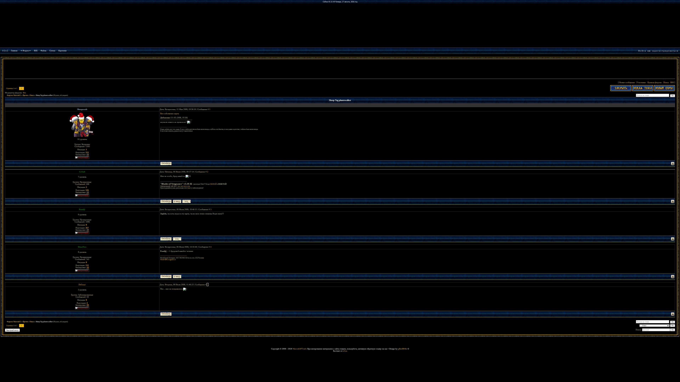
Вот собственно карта (169, 113)
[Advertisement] (340, 69)
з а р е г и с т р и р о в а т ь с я (665, 51)
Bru (24, 93)
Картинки (62, 51)
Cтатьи (52, 51)
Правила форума (654, 82)
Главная (14, 51)
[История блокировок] (88, 155)
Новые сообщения (627, 82)
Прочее (25, 95)
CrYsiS (82, 172)
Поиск (666, 82)
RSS (35, 51)
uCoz (345, 351)
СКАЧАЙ (213, 184)
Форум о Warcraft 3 (14, 95)
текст (189, 188)
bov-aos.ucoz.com (184, 186)
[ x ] (6, 51)
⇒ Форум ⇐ (26, 51)
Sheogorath (82, 109)
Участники (641, 82)
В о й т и (642, 51)
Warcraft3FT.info (300, 349)
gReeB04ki (402, 349)
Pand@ (82, 209)
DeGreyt (82, 284)
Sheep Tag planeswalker (44, 95)
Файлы (43, 51)
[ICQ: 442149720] (186, 201)
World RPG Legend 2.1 (168, 260)
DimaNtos (82, 247)
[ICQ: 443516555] (177, 239)
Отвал (32, 95)
